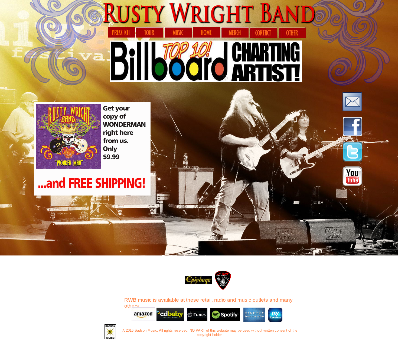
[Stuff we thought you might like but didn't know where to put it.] (292, 36)
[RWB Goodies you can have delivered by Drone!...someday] (235, 36)
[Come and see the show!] (149, 36)
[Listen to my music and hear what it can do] (178, 36)
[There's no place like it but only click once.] (206, 36)
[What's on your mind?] (263, 36)
